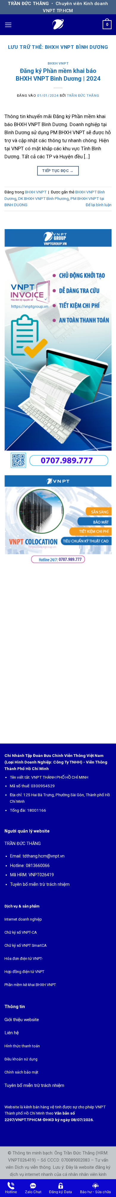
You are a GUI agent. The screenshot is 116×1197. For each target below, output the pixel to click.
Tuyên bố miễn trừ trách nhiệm (40, 884)
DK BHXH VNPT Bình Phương (43, 198)
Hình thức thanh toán (22, 1046)
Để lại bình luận (99, 205)
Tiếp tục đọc (57, 170)
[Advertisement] (58, 652)
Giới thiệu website (21, 1019)
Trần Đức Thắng (83, 95)
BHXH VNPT (58, 63)
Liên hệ (11, 1032)
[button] (8, 24)
